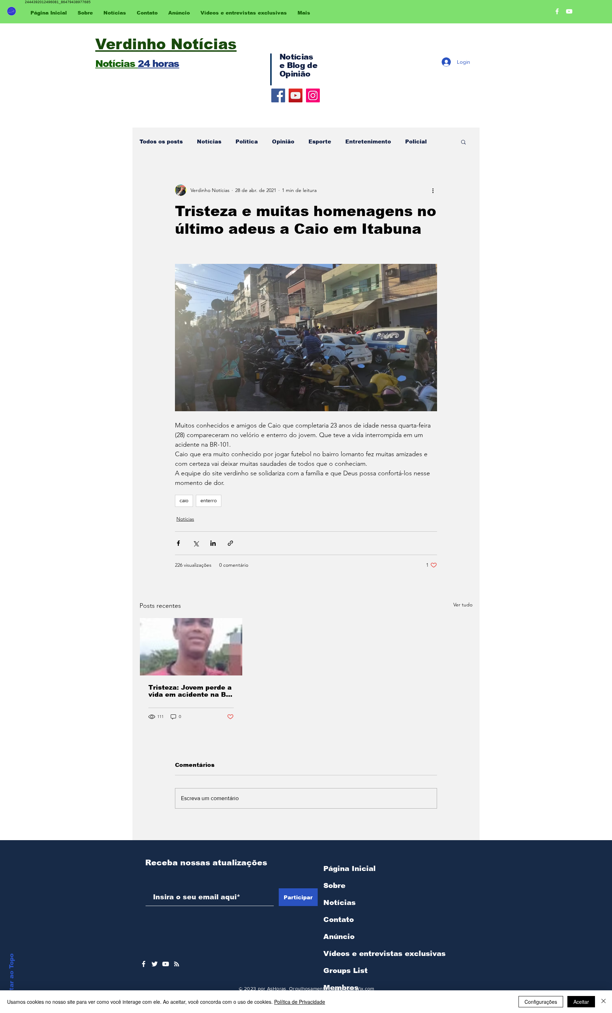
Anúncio (339, 936)
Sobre (334, 885)
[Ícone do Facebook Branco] (144, 964)
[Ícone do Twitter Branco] (155, 964)
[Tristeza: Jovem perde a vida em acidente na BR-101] (191, 646)
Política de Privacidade (299, 1001)
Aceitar (581, 1001)
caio (184, 500)
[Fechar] (603, 1001)
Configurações (541, 1001)
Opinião (283, 141)
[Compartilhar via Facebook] (178, 543)
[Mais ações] (433, 190)
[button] (463, 142)
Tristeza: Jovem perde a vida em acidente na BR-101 (190, 691)
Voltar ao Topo (11, 977)
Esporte (319, 141)
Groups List (345, 970)
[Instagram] (313, 95)
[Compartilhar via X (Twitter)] (195, 543)
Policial (416, 141)
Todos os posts (161, 141)
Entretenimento (368, 141)
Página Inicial (349, 868)
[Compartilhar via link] (230, 543)
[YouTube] (295, 95)
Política (247, 141)
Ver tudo (462, 604)
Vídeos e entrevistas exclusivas (384, 953)
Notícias (209, 141)
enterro (208, 500)
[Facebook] (278, 95)
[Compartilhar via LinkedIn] (213, 543)
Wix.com (364, 988)
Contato (338, 919)
